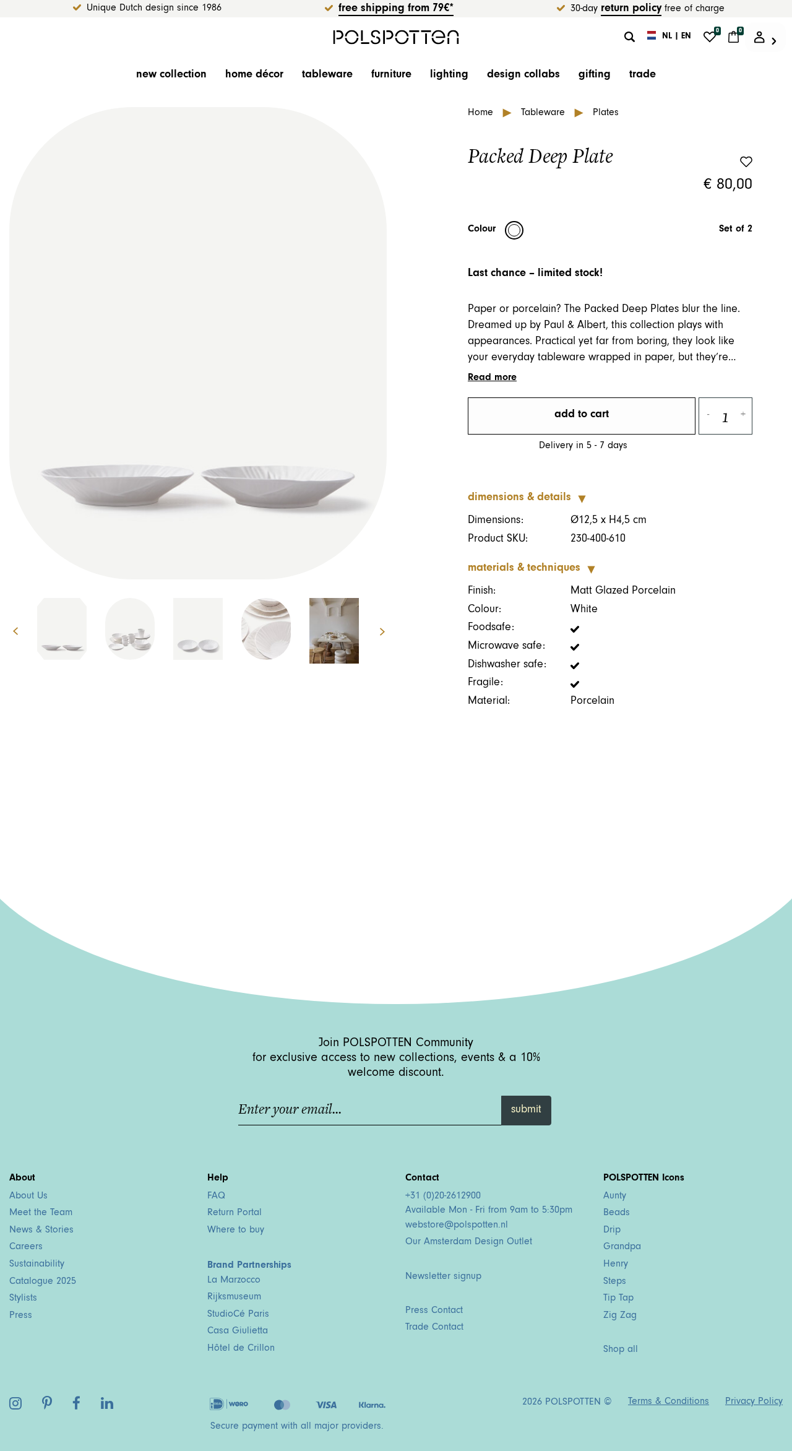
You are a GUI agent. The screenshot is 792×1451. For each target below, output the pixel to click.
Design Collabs (523, 75)
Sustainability (36, 1265)
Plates (606, 113)
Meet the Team (40, 1213)
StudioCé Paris (238, 1315)
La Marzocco (233, 1281)
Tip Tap (618, 1299)
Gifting (595, 75)
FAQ (216, 1197)
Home (482, 113)
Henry (615, 1265)
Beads (616, 1213)
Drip (612, 1231)
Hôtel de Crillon (241, 1349)
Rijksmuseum (234, 1297)
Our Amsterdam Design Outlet (468, 1242)
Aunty (614, 1197)
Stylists (23, 1299)
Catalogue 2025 (42, 1282)
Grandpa (622, 1247)
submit (526, 1110)
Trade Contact (434, 1328)
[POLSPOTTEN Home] (396, 37)
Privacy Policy (754, 1402)
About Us (28, 1197)
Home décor (254, 75)
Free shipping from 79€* (396, 9)
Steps (614, 1282)
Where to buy (235, 1231)
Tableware (327, 75)
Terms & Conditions (668, 1402)
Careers (26, 1247)
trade (642, 75)
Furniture (391, 75)
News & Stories (41, 1231)
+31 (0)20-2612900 (443, 1197)
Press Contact (434, 1311)
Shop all (620, 1350)
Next (389, 631)
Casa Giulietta (237, 1331)
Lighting (449, 75)
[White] (514, 230)
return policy (631, 9)
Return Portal (234, 1213)
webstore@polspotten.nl (456, 1226)
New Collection (171, 75)
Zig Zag (620, 1316)
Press (20, 1316)
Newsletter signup (443, 1277)
